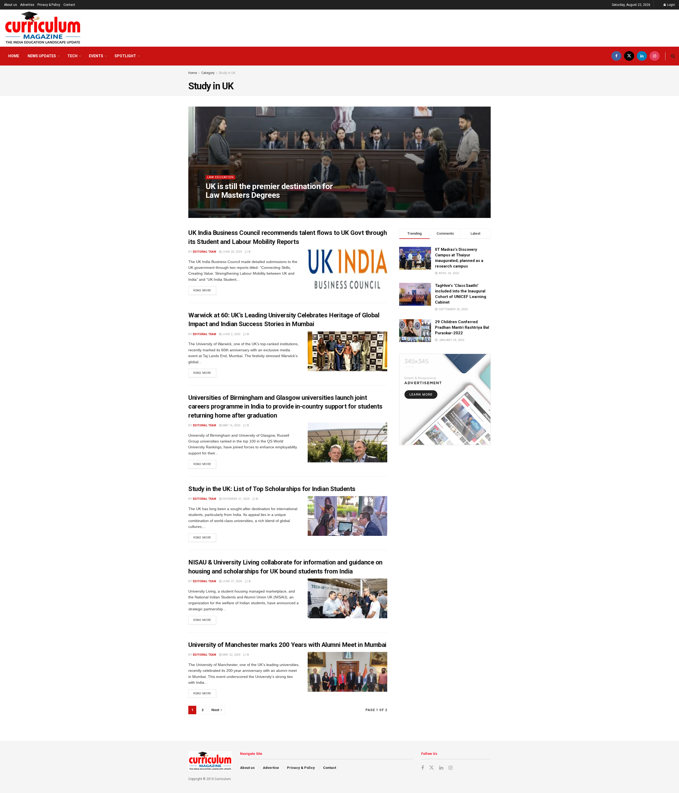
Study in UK (227, 73)
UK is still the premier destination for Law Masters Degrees (269, 191)
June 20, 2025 (231, 251)
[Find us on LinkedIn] (642, 56)
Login (670, 5)
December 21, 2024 (235, 499)
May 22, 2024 (230, 654)
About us (10, 5)
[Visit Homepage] (43, 28)
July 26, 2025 (249, 205)
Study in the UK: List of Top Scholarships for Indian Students (271, 489)
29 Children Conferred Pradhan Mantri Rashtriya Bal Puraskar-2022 (462, 327)
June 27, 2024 (231, 581)
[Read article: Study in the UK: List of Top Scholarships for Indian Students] (347, 516)
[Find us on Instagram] (655, 56)
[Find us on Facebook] (616, 56)
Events (96, 56)
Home (13, 56)
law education (220, 177)
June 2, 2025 (230, 334)
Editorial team (221, 205)
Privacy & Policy (48, 5)
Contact (69, 5)
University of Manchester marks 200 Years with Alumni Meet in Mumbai (287, 645)
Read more (204, 289)
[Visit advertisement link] (445, 399)
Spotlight (125, 56)
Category (208, 73)
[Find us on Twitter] (629, 56)
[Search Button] (673, 56)
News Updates (42, 56)
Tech (72, 56)
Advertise (27, 5)
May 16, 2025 (230, 425)
